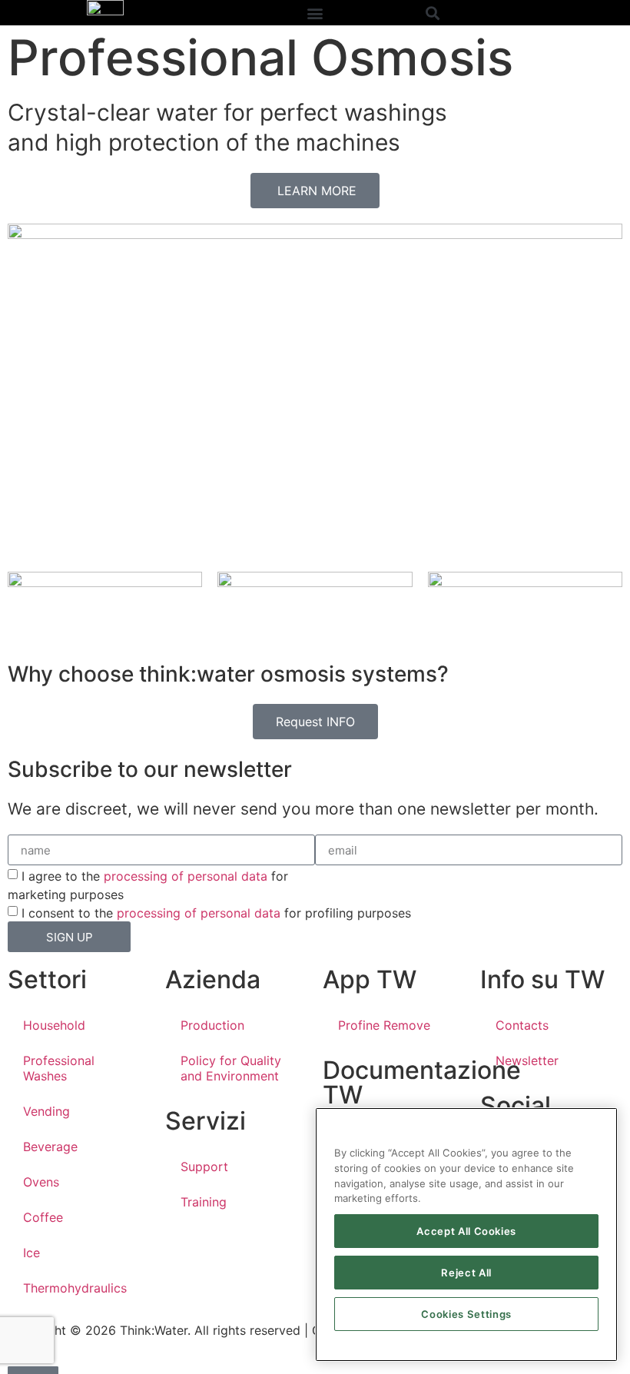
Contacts (522, 1025)
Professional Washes (58, 1068)
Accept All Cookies (466, 1231)
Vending (46, 1111)
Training (204, 1202)
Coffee (43, 1217)
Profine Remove (384, 1025)
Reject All (466, 1272)
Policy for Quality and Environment (231, 1068)
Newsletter (527, 1060)
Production (212, 1025)
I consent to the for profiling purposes (216, 913)
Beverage (50, 1146)
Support (204, 1166)
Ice (31, 1252)
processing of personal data (185, 876)
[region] (466, 1234)
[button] (314, 12)
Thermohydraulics (75, 1288)
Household (54, 1025)
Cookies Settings (466, 1314)
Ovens (41, 1182)
